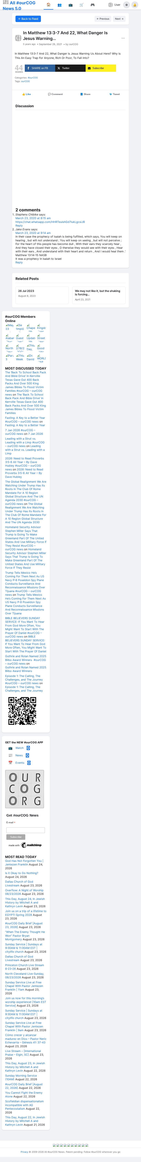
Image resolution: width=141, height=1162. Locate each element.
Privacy (24, 1151)
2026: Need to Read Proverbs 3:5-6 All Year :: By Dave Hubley (24, 473)
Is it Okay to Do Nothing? (21, 873)
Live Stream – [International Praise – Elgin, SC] (23, 1052)
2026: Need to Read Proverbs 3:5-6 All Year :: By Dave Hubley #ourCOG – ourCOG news (24, 464)
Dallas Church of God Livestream (19, 883)
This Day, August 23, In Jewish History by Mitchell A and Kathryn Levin (25, 1066)
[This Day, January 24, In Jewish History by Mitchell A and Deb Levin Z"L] (31, 348)
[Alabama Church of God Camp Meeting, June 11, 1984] (10, 338)
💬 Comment (55, 94)
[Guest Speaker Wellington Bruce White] (20, 338)
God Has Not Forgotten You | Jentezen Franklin (24, 862)
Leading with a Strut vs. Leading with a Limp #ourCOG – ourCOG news (25, 442)
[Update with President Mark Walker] (31, 338)
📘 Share (85, 94)
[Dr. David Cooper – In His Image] (31, 358)
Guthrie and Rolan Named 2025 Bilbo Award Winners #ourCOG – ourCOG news (25, 659)
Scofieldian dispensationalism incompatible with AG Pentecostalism (24, 1105)
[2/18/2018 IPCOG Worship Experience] (20, 348)
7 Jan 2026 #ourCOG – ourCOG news (20, 431)
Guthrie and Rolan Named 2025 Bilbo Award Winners (25, 669)
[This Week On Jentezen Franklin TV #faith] (20, 358)
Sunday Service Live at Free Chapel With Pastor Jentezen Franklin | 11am (24, 986)
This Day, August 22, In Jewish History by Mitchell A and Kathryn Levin (25, 1121)
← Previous (103, 18)
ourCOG (25, 81)
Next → (119, 18)
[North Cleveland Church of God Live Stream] (10, 348)
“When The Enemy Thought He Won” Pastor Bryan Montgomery (25, 935)
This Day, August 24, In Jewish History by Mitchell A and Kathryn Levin (25, 902)
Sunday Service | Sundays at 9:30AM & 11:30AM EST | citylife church (23, 948)
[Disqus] (70, 160)
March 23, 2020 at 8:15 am (33, 218)
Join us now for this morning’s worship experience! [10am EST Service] (25, 1001)
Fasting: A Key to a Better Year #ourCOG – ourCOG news (25, 419)
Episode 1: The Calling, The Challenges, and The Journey (24, 688)
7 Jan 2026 (35, 433)
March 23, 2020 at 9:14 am (33, 233)
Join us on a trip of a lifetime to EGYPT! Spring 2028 (25, 912)
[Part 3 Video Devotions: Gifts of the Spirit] (10, 358)
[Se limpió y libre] (20, 327)
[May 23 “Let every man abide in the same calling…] (10, 327)
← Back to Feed (28, 18)
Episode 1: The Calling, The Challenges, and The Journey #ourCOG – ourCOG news (24, 679)
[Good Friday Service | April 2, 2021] (41, 348)
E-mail (10, 822)
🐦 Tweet (114, 94)
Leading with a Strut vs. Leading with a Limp (25, 449)
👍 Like (26, 94)
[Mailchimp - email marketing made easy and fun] (25, 847)
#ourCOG (33, 77)
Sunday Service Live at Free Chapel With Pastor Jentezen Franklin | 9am (24, 1026)
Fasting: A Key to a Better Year (25, 425)
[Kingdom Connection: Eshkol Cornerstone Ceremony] (41, 327)
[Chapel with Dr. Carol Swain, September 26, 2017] (31, 327)
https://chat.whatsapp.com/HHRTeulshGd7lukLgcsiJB (50, 222)
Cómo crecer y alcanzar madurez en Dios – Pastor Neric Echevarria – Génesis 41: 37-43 (25, 1038)
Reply (19, 225)
